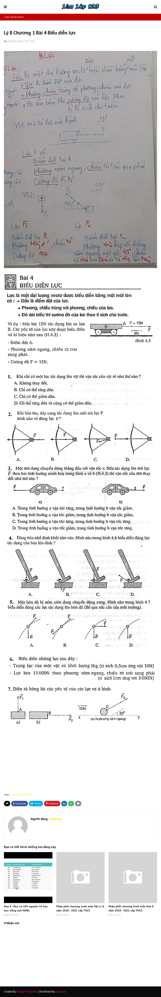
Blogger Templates (27, 991)
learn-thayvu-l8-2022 (22, 794)
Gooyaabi (60, 991)
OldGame (12, 41)
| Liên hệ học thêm (14, 16)
